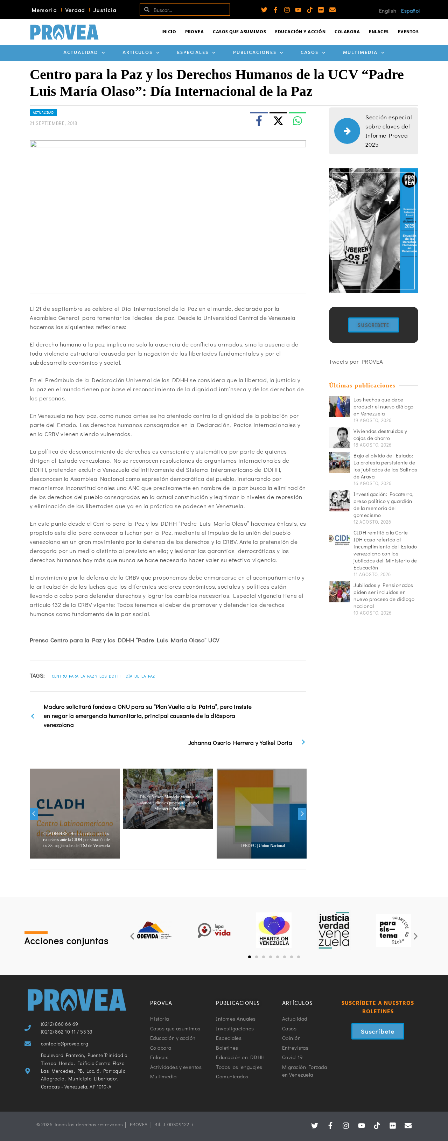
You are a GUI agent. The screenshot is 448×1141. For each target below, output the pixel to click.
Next (302, 814)
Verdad (75, 9)
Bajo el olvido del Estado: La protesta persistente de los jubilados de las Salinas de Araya (385, 466)
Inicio (168, 32)
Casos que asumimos (239, 32)
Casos (309, 53)
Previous (34, 814)
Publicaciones (254, 53)
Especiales (193, 53)
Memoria (44, 9)
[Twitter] (264, 10)
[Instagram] (287, 10)
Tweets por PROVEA (356, 361)
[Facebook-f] (275, 10)
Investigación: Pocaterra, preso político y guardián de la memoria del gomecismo (384, 504)
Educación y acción (300, 32)
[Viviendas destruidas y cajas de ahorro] (339, 437)
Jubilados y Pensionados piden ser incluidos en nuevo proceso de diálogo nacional (384, 595)
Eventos (408, 32)
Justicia (105, 9)
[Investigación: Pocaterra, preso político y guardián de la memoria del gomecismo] (339, 500)
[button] (132, 936)
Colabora (347, 32)
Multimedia (360, 53)
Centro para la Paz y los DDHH (86, 676)
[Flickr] (321, 10)
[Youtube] (298, 10)
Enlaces (379, 32)
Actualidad (80, 53)
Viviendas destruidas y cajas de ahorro (380, 434)
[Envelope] (332, 10)
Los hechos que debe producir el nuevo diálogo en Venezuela (384, 406)
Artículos (137, 53)
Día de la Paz (140, 676)
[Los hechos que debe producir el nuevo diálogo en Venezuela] (339, 406)
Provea (194, 32)
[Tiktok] (310, 10)
